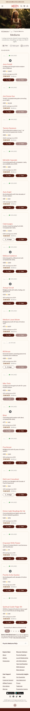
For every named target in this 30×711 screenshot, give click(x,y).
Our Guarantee (20, 677)
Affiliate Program (7, 683)
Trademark (19, 686)
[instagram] (10, 697)
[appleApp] (10, 694)
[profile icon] (27, 6)
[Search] (21, 6)
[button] (25, 643)
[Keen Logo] (15, 6)
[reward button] (24, 6)
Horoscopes (6, 661)
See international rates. (19, 637)
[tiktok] (17, 697)
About (4, 655)
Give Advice (6, 686)
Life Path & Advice (21, 661)
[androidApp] (19, 694)
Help (4, 677)
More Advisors (20, 670)
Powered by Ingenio (22, 689)
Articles (5, 658)
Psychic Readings (21, 655)
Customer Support (8, 680)
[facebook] (13, 697)
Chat (22, 80)
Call (9, 80)
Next (22, 631)
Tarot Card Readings (22, 664)
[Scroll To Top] (15, 705)
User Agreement (21, 680)
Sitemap (5, 689)
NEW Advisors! (20, 667)
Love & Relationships (22, 658)
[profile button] (27, 6)
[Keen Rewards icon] (24, 6)
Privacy (18, 683)
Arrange (9, 239)
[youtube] (20, 697)
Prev (7, 631)
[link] (10, 60)
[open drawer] (2, 6)
